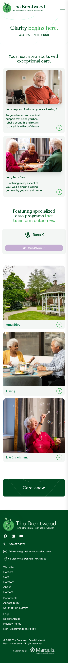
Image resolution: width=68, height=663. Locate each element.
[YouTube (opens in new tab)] (21, 535)
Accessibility (11, 602)
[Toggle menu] (62, 8)
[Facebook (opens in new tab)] (5, 535)
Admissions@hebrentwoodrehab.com (30, 551)
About (7, 587)
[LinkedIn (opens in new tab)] (13, 535)
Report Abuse (11, 618)
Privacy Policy (12, 623)
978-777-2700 (17, 544)
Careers (8, 572)
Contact (8, 592)
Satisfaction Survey (15, 607)
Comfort (8, 582)
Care (6, 577)
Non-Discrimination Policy (19, 628)
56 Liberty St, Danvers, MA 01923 (27, 558)
